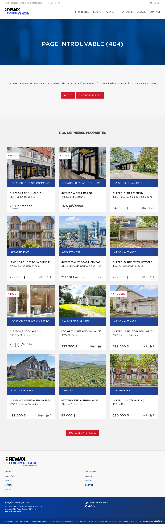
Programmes (90, 472)
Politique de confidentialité (105, 521)
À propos (9, 485)
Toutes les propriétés (82, 433)
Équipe (97, 12)
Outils (8, 489)
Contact (155, 12)
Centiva (158, 521)
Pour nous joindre (90, 95)
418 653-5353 (54, 3)
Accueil (68, 95)
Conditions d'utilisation (128, 521)
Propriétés (82, 12)
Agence (109, 12)
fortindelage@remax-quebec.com (25, 3)
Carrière (127, 12)
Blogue (141, 12)
